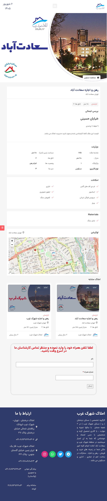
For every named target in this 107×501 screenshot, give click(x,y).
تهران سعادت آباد (91, 94)
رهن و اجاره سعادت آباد (86, 319)
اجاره (35, 163)
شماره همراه (88, 372)
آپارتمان (94, 104)
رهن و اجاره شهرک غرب (37, 319)
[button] (55, 6)
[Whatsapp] (52, 454)
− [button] (12, 244)
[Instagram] (44, 454)
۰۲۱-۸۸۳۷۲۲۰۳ (13, 469)
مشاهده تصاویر (90, 77)
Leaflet (75, 273)
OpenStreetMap (85, 273)
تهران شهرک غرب (39, 323)
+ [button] (12, 240)
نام (92, 359)
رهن (31, 163)
